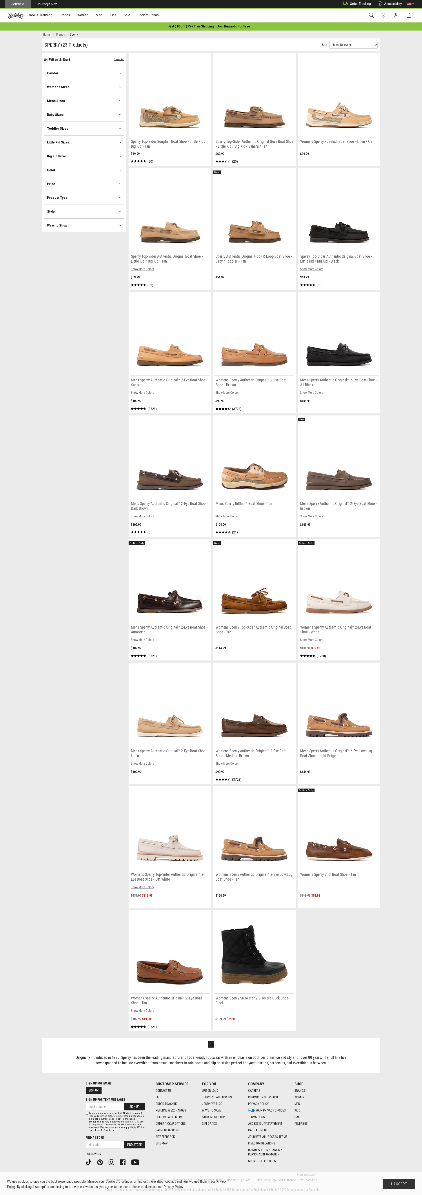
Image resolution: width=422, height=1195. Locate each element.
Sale (298, 1117)
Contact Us (164, 1090)
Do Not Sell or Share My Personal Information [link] (265, 1152)
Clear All (119, 59)
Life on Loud (210, 1090)
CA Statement (257, 1130)
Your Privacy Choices (271, 1110)
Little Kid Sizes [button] (58, 142)
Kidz (297, 1110)
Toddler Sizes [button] (57, 128)
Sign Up (94, 1090)
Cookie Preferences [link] (262, 1161)
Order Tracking (360, 3)
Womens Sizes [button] (58, 87)
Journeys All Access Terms (267, 1137)
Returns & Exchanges (171, 1110)
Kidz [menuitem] (113, 15)
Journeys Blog (212, 1104)
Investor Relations (261, 1143)
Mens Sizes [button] (56, 101)
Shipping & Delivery (169, 1117)
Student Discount (214, 1117)
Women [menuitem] (82, 15)
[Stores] (384, 15)
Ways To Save (211, 1110)
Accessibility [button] (393, 3)
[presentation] (40, 15)
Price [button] (51, 184)
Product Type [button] (57, 197)
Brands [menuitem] (65, 15)
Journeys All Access (217, 1097)
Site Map (162, 1143)
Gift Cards (209, 1123)
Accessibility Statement (265, 1123)
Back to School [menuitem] (149, 15)
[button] (410, 4)
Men (297, 1104)
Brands (300, 1090)
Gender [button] (52, 73)
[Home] (15, 15)
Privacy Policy (258, 1104)
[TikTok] (90, 1162)
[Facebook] (124, 1162)
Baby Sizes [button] (55, 114)
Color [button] (51, 170)
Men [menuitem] (99, 15)
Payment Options (167, 1130)
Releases (301, 1123)
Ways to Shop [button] (57, 225)
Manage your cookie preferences (110, 1181)
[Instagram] (113, 1162)
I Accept (399, 1184)
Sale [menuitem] (127, 15)
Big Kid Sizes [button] (57, 156)
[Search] (372, 15)
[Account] (397, 15)
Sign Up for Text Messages (105, 1099)
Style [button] (51, 211)
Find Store (134, 1144)
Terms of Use (257, 1117)
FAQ (158, 1097)
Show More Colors (142, 269)
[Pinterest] (101, 1162)
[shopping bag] (410, 15)
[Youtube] (136, 1162)
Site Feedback (165, 1137)
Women (299, 1097)
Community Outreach (263, 1097)
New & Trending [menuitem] (40, 15)
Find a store (95, 1137)
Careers (254, 1090)
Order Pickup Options (171, 1123)
